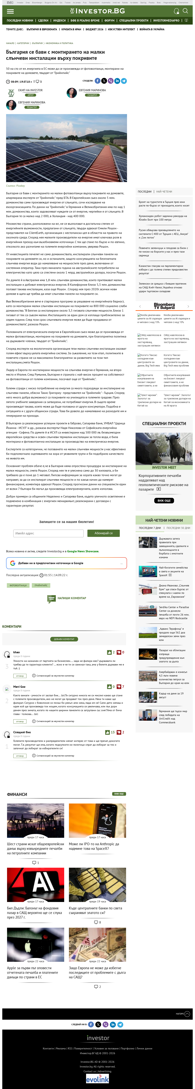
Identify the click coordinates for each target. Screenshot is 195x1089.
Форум (109, 20)
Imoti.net (116, 2)
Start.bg (143, 2)
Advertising (104, 1071)
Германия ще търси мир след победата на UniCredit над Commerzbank (173, 716)
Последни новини (20, 20)
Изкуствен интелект (121, 29)
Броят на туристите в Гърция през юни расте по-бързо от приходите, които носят (164, 203)
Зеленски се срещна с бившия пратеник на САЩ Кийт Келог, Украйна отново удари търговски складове (162, 287)
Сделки (43, 20)
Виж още (164, 500)
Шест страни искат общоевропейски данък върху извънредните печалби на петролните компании (35, 848)
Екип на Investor (30, 90)
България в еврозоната (42, 29)
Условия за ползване (106, 1048)
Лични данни (144, 1048)
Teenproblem (94, 2)
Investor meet (186, 20)
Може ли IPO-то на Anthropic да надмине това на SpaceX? (94, 846)
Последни (145, 191)
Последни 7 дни (150, 528)
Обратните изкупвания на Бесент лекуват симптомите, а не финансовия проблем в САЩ (163, 382)
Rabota (125, 2)
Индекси (59, 20)
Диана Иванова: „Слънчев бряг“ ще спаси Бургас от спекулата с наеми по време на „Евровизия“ (174, 591)
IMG (10, 2)
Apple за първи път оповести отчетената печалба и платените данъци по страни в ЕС (32, 972)
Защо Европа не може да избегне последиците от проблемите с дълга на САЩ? (97, 972)
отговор (20, 675)
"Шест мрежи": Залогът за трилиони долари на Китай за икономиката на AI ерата (177, 400)
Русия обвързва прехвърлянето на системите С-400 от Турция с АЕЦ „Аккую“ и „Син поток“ (163, 233)
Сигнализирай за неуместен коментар (55, 675)
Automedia (106, 2)
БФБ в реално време (85, 20)
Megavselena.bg (169, 2)
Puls (84, 2)
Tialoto (67, 2)
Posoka (151, 2)
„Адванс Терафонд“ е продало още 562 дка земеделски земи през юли (172, 634)
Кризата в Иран (71, 29)
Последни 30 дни (178, 528)
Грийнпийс (41, 585)
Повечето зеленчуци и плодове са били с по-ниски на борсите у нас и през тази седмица (163, 251)
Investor (20, 2)
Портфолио (127, 1048)
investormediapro (166, 20)
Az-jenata (77, 2)
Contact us (90, 1071)
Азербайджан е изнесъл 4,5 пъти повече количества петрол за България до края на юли (174, 677)
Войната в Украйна (152, 29)
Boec (159, 2)
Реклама (61, 1048)
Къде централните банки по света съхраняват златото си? (95, 910)
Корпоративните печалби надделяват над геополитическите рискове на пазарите (163, 482)
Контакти (48, 1048)
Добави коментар (64, 639)
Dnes (28, 2)
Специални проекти (133, 20)
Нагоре (180, 1013)
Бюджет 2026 (94, 29)
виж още (119, 793)
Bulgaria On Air (51, 2)
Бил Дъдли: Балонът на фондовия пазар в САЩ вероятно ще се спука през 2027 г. (34, 912)
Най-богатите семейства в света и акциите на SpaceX (173, 571)
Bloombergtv (37, 2)
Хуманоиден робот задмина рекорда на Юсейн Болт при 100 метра (163, 217)
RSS (70, 1048)
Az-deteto (134, 2)
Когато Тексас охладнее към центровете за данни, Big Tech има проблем (176, 360)
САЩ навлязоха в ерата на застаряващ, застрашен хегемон (176, 338)
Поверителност (83, 1048)
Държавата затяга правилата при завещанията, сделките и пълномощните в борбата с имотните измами (174, 548)
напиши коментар (72, 598)
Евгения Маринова (92, 90)
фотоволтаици (18, 585)
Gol (61, 2)
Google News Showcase (82, 551)
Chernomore (183, 2)
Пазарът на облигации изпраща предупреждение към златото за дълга (172, 655)
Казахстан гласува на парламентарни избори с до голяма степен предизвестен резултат (163, 269)
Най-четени (164, 191)
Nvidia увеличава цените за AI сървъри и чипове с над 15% (177, 318)
